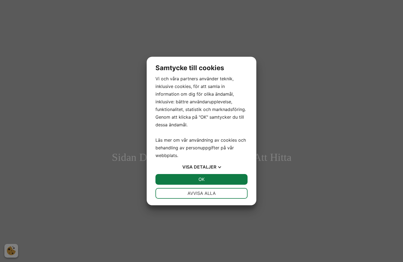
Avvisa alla (202, 193)
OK (201, 179)
